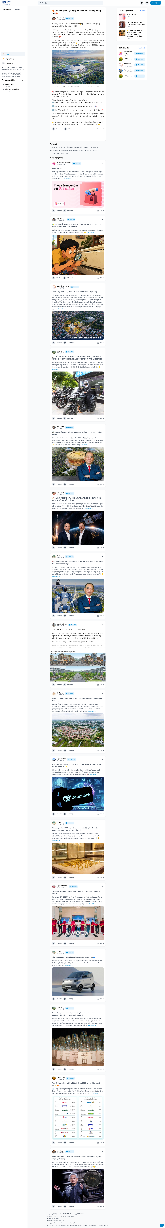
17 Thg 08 (59, 428)
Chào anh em (57, 168)
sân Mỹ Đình (55, 153)
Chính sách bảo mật (18, 69)
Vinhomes (55, 150)
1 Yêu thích (59, 210)
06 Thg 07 (60, 1009)
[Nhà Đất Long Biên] (54, 287)
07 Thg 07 (60, 953)
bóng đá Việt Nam (91, 150)
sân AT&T (65, 153)
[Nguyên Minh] (54, 759)
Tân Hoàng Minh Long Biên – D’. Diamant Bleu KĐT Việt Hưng (74, 292)
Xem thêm (66, 178)
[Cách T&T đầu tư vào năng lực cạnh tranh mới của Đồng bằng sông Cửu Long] (78, 730)
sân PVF (63, 147)
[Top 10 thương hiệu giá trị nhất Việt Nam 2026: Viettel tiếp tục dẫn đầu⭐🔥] (78, 1118)
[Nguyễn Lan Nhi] (54, 886)
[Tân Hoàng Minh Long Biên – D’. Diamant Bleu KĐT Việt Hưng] (78, 325)
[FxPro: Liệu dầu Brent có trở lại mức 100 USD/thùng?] (122, 24)
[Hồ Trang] (54, 693)
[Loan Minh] (54, 352)
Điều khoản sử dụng (7, 69)
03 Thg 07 (60, 1152)
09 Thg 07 (60, 887)
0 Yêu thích (59, 129)
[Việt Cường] (54, 219)
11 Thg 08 (59, 557)
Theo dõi (70, 18)
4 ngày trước (60, 164)
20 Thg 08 (60, 288)
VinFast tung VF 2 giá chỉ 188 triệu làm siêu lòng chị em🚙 (73, 957)
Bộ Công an (94, 147)
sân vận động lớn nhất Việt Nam (78, 147)
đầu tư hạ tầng (78, 150)
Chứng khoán (6, 9)
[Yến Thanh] (54, 493)
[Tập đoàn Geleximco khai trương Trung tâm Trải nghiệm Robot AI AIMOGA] (78, 923)
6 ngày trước (60, 220)
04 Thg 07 (60, 1079)
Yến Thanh (60, 18)
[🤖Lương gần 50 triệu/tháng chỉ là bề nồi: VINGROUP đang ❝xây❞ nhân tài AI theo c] (78, 596)
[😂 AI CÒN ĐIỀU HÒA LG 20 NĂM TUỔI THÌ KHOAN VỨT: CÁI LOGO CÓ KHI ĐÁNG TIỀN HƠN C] (78, 255)
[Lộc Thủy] (54, 1151)
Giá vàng (16, 9)
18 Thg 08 (59, 353)
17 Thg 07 (59, 694)
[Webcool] (78, 135)
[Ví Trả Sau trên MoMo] (54, 163)
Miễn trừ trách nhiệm (16, 67)
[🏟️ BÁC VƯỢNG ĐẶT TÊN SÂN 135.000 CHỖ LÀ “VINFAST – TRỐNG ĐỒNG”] (78, 464)
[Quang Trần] (54, 1078)
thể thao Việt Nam (66, 150)
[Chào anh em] (78, 194)
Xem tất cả (141, 48)
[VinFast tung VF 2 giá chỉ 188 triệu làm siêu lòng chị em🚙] (78, 981)
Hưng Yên (55, 147)
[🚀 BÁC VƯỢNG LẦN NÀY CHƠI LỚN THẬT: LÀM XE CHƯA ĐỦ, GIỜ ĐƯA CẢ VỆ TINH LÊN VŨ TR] (78, 528)
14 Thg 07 (59, 760)
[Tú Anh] (54, 556)
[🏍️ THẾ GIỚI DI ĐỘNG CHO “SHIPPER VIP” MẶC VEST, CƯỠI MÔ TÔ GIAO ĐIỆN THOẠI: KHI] (78, 393)
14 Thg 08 (59, 494)
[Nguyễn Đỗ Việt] (54, 625)
